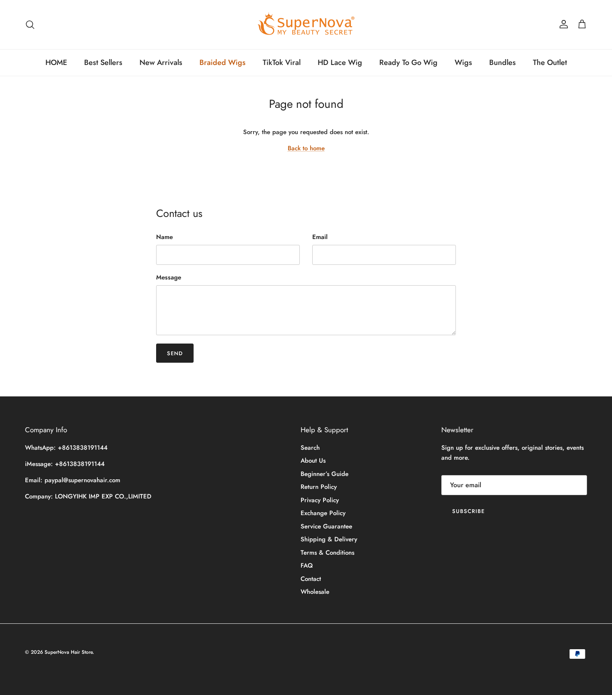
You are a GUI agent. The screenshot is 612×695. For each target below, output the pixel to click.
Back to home (306, 148)
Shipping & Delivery (329, 539)
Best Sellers (103, 62)
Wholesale (315, 591)
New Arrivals (160, 62)
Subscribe (468, 511)
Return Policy (319, 486)
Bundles (502, 62)
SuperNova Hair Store (68, 652)
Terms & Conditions (327, 552)
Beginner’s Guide (324, 473)
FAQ (307, 565)
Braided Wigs (222, 62)
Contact (311, 578)
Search (310, 447)
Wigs (463, 62)
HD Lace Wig (340, 62)
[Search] (30, 25)
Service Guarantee (326, 526)
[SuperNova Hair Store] (306, 24)
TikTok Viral (282, 62)
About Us (313, 460)
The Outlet (550, 62)
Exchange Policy (323, 513)
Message (168, 277)
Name (164, 237)
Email (320, 237)
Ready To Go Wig (408, 62)
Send (175, 353)
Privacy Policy (320, 500)
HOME (56, 62)
